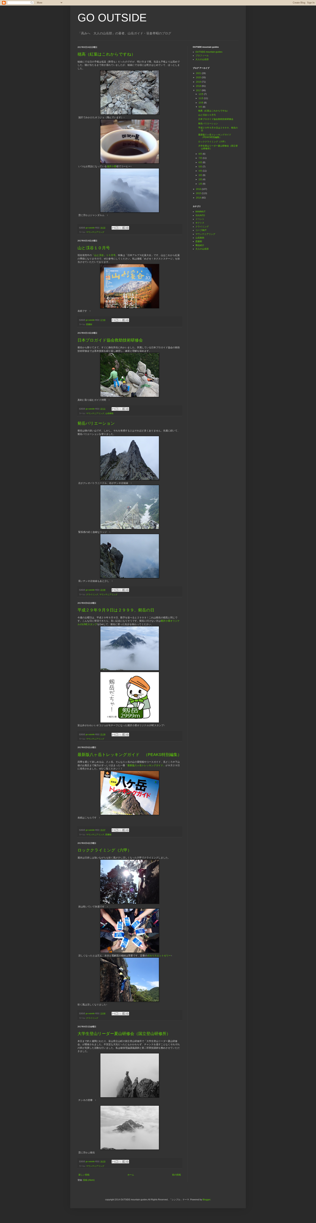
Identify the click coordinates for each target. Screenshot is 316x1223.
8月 (201, 154)
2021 (199, 73)
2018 (199, 86)
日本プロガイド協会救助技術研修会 (110, 340)
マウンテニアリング (95, 232)
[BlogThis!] (117, 228)
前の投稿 (176, 1174)
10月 (201, 102)
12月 (201, 94)
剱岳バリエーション (96, 423)
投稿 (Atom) (89, 1180)
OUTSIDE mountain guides (208, 52)
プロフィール (202, 55)
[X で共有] (120, 228)
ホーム (130, 1174)
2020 (199, 77)
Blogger (206, 1199)
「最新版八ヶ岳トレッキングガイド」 (145, 765)
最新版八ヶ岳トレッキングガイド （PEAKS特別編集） (130, 754)
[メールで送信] (113, 228)
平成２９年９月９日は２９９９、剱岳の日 (116, 610)
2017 (199, 90)
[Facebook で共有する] (124, 228)
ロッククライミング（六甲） (104, 850)
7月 (201, 158)
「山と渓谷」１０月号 (104, 255)
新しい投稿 (83, 1174)
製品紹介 (199, 245)
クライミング (92, 594)
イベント (199, 219)
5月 (201, 166)
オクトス (199, 222)
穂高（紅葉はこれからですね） (106, 54)
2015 (199, 193)
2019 (199, 82)
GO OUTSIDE (112, 18)
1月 (201, 184)
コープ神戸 (200, 230)
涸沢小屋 (111, 166)
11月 (201, 98)
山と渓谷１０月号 (94, 248)
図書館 (89, 324)
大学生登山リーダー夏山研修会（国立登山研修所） (124, 1033)
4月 (201, 171)
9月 (201, 107)
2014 (199, 197)
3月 (201, 175)
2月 (201, 179)
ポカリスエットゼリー (159, 955)
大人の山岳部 (202, 59)
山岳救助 (109, 413)
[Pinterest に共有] (127, 228)
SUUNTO (200, 215)
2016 (199, 189)
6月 (201, 162)
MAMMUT (200, 211)
